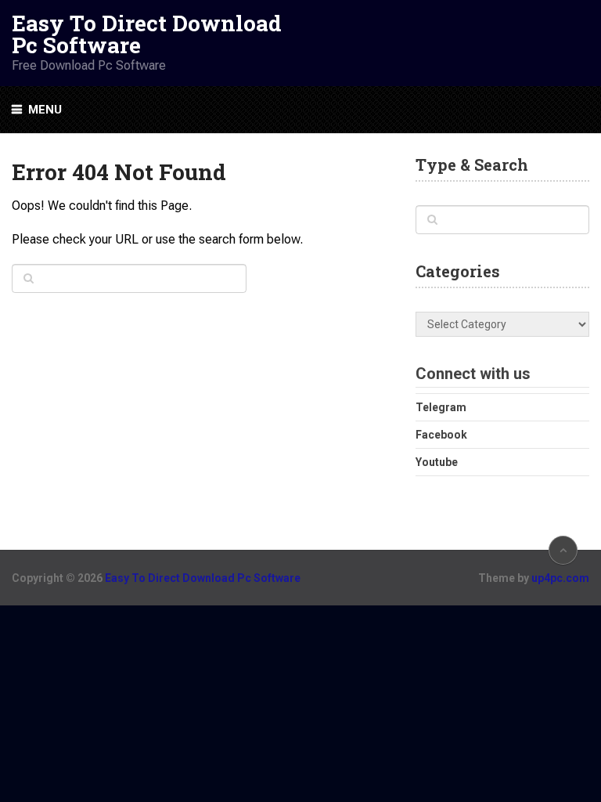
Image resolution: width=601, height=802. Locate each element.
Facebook (441, 434)
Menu (45, 110)
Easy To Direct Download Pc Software (147, 34)
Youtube (437, 462)
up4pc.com (560, 578)
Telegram (441, 407)
